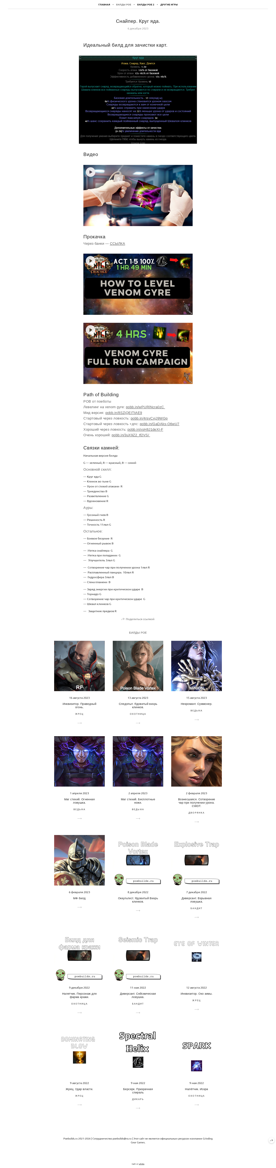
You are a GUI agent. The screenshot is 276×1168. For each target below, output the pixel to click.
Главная (104, 4)
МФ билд (79, 898)
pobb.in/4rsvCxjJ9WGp (149, 418)
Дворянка (196, 812)
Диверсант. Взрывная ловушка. (196, 900)
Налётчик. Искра (196, 1089)
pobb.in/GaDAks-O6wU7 (159, 424)
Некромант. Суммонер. (196, 703)
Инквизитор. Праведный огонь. (79, 705)
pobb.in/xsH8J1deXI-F (145, 429)
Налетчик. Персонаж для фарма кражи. (79, 995)
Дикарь (138, 1099)
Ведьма (197, 710)
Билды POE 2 (145, 4)
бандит (196, 908)
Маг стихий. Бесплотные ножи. (138, 801)
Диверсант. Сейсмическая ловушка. (138, 995)
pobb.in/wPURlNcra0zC (145, 407)
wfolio (141, 1164)
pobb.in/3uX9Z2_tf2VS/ (131, 435)
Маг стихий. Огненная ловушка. (79, 801)
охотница (138, 713)
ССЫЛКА (117, 244)
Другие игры (169, 4)
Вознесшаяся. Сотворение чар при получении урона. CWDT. (196, 803)
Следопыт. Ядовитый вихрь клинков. (138, 705)
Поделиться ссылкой (140, 619)
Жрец (79, 713)
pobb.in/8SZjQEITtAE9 (123, 413)
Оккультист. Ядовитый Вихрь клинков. (138, 900)
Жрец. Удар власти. (79, 1089)
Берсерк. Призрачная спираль (138, 1091)
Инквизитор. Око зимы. (197, 993)
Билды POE (123, 4)
